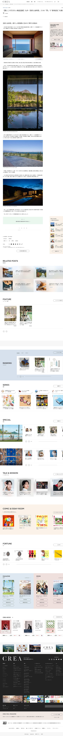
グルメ (4, 670)
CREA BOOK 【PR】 (5, 708)
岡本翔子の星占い (58, 667)
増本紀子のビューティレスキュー (17, 687)
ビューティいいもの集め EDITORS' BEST (16, 682)
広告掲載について (37, 728)
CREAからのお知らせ (5, 686)
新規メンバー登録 (57, 39)
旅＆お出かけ (5, 238)
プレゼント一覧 (52, 48)
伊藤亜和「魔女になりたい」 (49, 667)
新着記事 (28, 1)
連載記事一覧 (57, 251)
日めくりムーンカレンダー (59, 673)
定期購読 (43, 728)
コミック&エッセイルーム (49, 1)
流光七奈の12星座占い (59, 668)
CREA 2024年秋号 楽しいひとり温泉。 (26, 687)
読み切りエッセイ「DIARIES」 (49, 668)
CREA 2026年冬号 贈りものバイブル (26, 674)
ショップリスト (8, 605)
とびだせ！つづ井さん (48, 670)
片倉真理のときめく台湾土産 (17, 668)
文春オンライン (37, 734)
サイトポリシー (49, 728)
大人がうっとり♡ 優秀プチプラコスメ (17, 684)
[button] (4, 331)
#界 (9, 240)
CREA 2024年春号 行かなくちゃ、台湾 (26, 692)
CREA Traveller (6, 7)
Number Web (32, 734)
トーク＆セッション (40, 1)
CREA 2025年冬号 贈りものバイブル (26, 684)
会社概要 (17, 728)
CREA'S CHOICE (5, 683)
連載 (31, 1)
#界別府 (13, 240)
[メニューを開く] (58, 2)
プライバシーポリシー (56, 728)
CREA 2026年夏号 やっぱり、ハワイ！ (26, 668)
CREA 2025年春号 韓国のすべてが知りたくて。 (28, 682)
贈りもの (4, 667)
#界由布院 (16, 240)
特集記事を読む (8, 602)
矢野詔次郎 (6, 16)
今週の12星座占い (58, 670)
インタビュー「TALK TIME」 (49, 673)
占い (55, 1)
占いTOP (57, 665)
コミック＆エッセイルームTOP (49, 665)
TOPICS (4, 685)
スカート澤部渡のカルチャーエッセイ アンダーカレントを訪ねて (49, 677)
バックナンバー (27, 577)
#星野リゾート (5, 240)
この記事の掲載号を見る (23, 250)
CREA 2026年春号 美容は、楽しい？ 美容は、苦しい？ (28, 670)
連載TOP (14, 665)
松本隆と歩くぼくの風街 (38, 671)
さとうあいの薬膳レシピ (16, 678)
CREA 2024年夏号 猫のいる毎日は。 (26, 689)
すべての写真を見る (39, 59)
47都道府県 (10, 238)
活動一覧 (25, 708)
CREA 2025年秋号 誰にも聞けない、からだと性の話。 (28, 676)
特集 (34, 1)
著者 (14, 708)
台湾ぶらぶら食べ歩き (16, 667)
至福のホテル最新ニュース (16, 674)
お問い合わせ (22, 728)
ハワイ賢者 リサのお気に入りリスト (17, 671)
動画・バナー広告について (29, 728)
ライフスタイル (5, 673)
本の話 (42, 734)
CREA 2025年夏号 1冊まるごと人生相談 (27, 679)
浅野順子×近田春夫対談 (38, 669)
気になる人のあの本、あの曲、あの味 (39, 668)
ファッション (4, 676)
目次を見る (8, 599)
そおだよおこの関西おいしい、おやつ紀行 (17, 676)
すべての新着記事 (5, 665)
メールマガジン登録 (57, 714)
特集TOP (25, 665)
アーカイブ (4, 680)
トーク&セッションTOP (38, 665)
